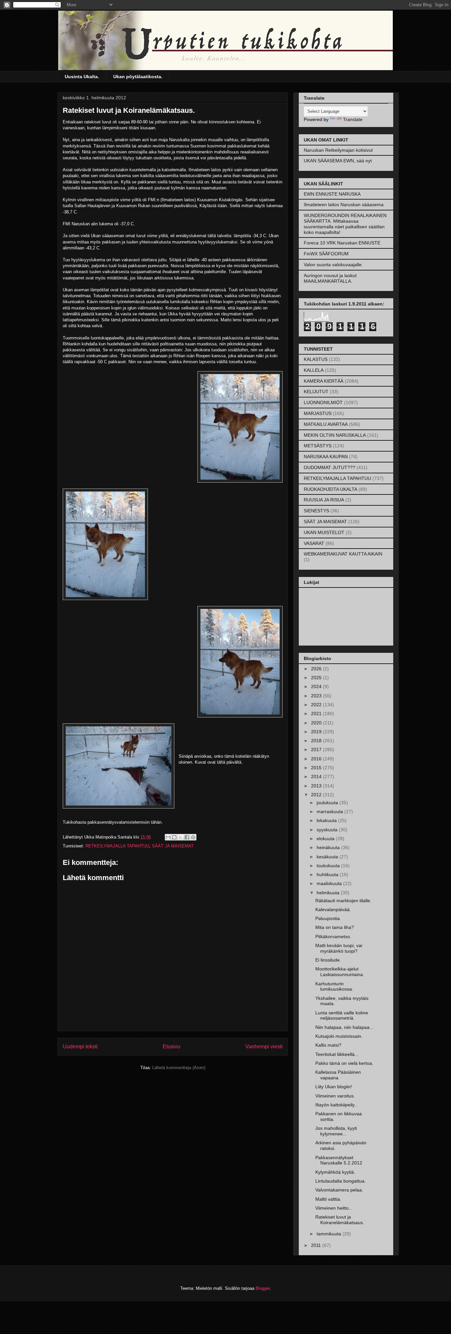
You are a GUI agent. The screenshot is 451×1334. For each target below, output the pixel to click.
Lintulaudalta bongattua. (340, 1181)
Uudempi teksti (80, 1046)
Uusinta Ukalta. (82, 76)
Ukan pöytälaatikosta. (137, 76)
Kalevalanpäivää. (333, 909)
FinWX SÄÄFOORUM (326, 253)
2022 (317, 704)
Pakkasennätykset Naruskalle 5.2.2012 (338, 1160)
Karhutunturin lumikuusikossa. (334, 986)
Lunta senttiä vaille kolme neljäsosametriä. (341, 1015)
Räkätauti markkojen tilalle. (343, 900)
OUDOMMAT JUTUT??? (329, 467)
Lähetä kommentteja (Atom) (178, 1067)
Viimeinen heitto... (334, 1208)
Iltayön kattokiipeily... (336, 1104)
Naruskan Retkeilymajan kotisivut (338, 150)
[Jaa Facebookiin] (187, 837)
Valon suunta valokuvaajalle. (333, 264)
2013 (317, 785)
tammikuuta (329, 1233)
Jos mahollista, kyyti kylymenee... (336, 1131)
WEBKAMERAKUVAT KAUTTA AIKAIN (343, 553)
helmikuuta (329, 892)
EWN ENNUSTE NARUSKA (332, 194)
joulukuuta (328, 802)
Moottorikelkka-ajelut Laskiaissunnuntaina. (339, 971)
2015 (317, 767)
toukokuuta (329, 865)
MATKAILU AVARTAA (326, 424)
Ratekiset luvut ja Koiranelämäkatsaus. (339, 1219)
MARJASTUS (317, 413)
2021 (317, 713)
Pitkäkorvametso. (333, 936)
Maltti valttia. (328, 1199)
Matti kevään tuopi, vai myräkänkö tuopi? (338, 948)
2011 (316, 1245)
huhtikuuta (328, 874)
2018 (317, 740)
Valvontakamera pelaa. (339, 1189)
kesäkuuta (328, 856)
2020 (317, 722)
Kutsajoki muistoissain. (339, 1036)
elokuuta (326, 838)
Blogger (263, 1288)
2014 (317, 776)
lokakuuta (327, 820)
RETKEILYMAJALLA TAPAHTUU (117, 845)
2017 (317, 749)
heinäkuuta (329, 847)
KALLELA (314, 370)
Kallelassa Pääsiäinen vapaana (338, 1074)
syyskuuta (328, 829)
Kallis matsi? (328, 1045)
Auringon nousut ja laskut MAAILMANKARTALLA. (330, 278)
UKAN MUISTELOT (324, 532)
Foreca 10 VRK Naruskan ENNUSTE (342, 242)
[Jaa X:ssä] (180, 837)
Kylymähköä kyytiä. (335, 1172)
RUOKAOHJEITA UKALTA (330, 489)
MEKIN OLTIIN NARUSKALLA (335, 435)
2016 (317, 758)
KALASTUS (316, 359)
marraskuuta (330, 811)
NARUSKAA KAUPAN (326, 456)
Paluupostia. (328, 918)
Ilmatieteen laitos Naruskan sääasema (344, 204)
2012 (317, 794)
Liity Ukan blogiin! (333, 1086)
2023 (317, 695)
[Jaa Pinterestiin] (193, 837)
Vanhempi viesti (264, 1046)
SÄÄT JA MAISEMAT (173, 845)
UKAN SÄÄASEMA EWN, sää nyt (338, 160)
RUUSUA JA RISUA (324, 499)
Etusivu (171, 1046)
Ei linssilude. (328, 960)
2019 (317, 731)
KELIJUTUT (316, 391)
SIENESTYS (316, 510)
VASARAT (314, 543)
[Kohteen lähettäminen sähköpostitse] (168, 837)
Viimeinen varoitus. (335, 1095)
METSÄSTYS (317, 445)
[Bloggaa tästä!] (174, 837)
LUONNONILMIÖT (323, 402)
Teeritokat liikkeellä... (337, 1054)
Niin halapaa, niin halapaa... (344, 1027)
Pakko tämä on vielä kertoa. (344, 1063)
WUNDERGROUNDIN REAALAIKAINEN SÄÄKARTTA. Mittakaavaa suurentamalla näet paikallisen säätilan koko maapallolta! (345, 224)
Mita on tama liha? (334, 927)
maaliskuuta (330, 883)
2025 (317, 677)
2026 (317, 668)
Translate (353, 119)
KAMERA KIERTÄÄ (323, 381)
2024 (317, 686)
